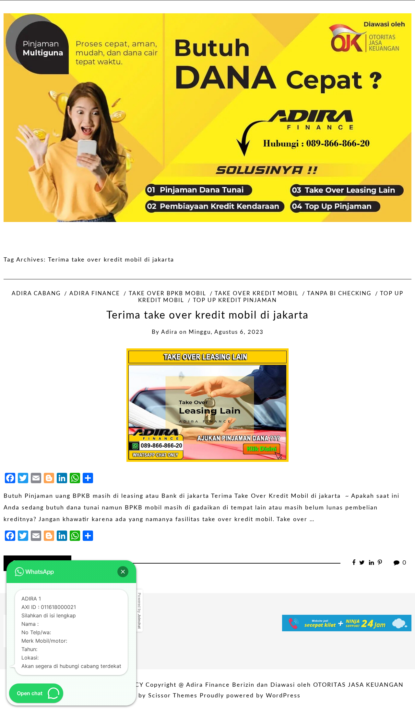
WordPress (283, 696)
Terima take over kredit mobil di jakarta (207, 315)
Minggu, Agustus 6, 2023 (226, 332)
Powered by (139, 611)
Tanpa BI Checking (339, 293)
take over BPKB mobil (167, 293)
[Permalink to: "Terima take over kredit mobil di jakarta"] (207, 405)
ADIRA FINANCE (94, 293)
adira (169, 332)
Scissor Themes (172, 696)
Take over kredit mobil (256, 293)
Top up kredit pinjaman (235, 300)
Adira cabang (36, 293)
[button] (122, 571)
